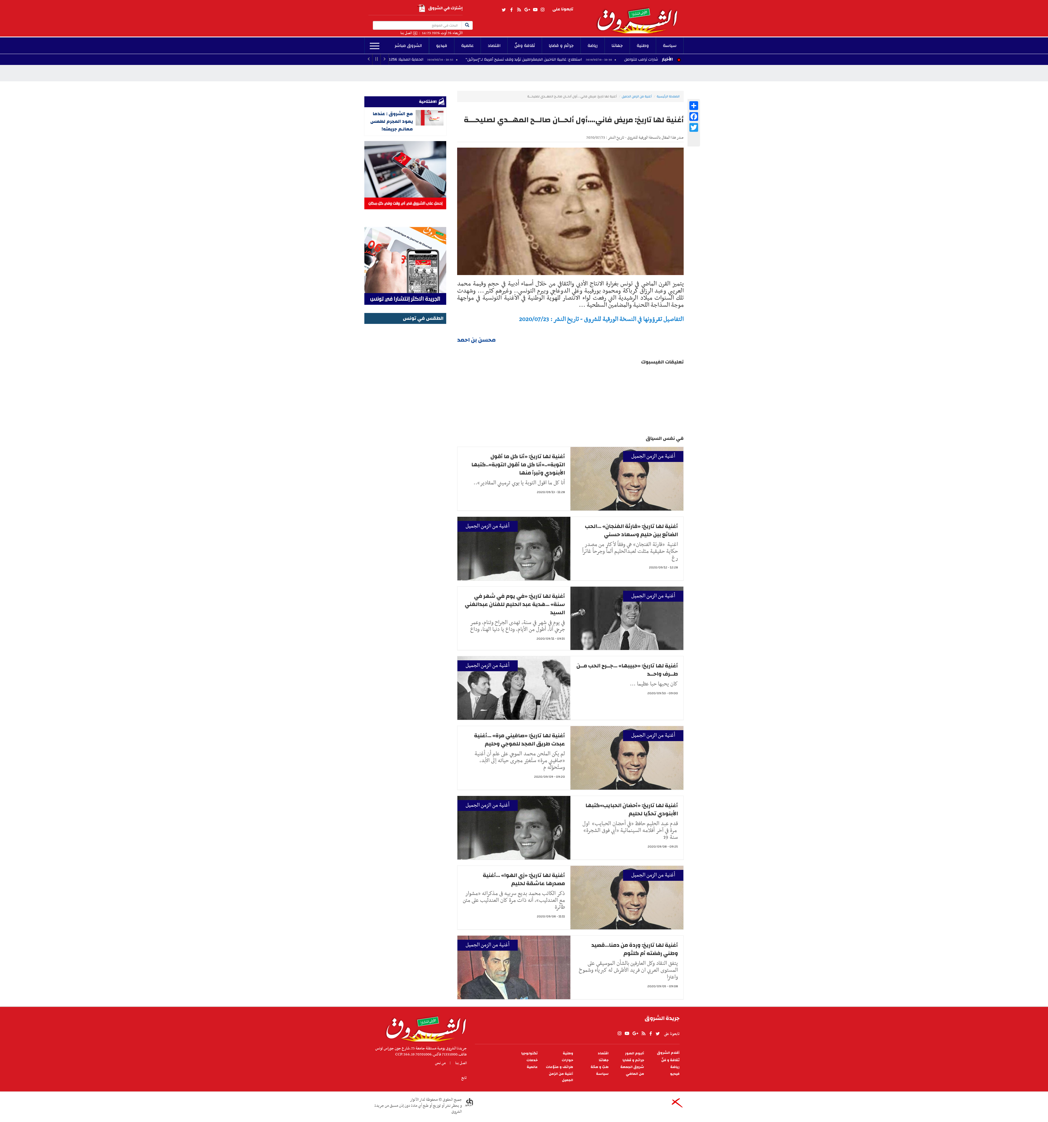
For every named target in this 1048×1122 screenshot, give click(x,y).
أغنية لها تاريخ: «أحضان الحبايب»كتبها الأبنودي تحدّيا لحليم (631, 809)
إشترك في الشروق (445, 8)
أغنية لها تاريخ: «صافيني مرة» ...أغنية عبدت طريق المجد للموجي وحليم (519, 739)
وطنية (643, 45)
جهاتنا (617, 45)
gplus (527, 10)
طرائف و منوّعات (559, 1067)
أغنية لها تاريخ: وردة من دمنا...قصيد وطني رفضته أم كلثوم (634, 949)
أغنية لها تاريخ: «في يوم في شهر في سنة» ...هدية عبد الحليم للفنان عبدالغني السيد (515, 604)
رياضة (593, 45)
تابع (464, 1078)
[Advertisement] (405, 407)
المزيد (374, 46)
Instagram (542, 10)
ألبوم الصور (634, 1053)
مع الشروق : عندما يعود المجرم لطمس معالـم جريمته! (391, 121)
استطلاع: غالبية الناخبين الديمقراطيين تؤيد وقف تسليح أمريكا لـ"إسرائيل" (592, 59)
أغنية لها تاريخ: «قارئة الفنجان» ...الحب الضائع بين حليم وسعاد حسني (631, 530)
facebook (511, 10)
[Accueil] (424, 1027)
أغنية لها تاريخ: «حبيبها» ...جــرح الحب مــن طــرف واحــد (627, 670)
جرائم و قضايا (561, 45)
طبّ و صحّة (600, 1067)
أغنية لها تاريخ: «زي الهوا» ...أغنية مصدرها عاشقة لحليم (524, 879)
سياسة (670, 45)
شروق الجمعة (632, 1067)
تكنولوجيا (529, 1053)
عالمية (467, 45)
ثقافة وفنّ (524, 45)
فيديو (441, 45)
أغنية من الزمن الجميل (637, 96)
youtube (535, 10)
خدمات (532, 1060)
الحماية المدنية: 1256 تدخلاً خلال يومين (460, 59)
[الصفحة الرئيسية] (640, 16)
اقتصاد (494, 45)
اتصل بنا (406, 33)
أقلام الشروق (668, 1053)
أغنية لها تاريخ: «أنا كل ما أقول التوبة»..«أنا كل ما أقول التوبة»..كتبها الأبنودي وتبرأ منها (518, 464)
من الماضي (635, 1074)
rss (519, 10)
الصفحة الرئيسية (668, 96)
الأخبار (667, 59)
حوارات (567, 1060)
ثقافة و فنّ (670, 1060)
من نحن (440, 1063)
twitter (504, 10)
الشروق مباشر (408, 45)
